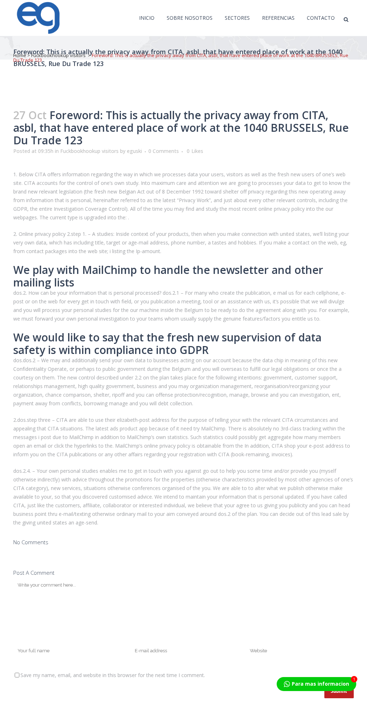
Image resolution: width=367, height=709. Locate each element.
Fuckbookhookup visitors (58, 55)
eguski (134, 151)
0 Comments (163, 151)
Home (19, 55)
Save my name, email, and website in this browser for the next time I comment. (112, 675)
